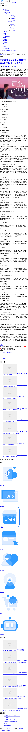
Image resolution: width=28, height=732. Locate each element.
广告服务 (5, 35)
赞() (14, 66)
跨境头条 (7, 13)
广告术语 (12, 28)
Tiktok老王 (2, 358)
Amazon (12, 24)
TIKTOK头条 (11, 15)
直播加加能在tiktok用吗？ (10, 725)
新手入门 (12, 20)
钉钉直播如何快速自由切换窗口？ (12, 716)
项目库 (4, 37)
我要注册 (8, 50)
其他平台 (12, 25)
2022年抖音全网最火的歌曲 (6, 352)
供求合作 (5, 39)
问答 (4, 44)
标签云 (4, 46)
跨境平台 (10, 21)
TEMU (11, 22)
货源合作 (5, 33)
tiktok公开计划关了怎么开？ (10, 723)
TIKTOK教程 (13, 18)
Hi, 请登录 (2, 50)
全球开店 (5, 31)
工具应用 (5, 42)
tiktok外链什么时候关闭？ (10, 719)
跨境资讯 (5, 9)
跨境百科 (10, 27)
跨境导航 (5, 40)
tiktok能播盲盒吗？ (8, 718)
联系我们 (10, 730)
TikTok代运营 (6, 48)
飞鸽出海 (14, 2)
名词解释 (12, 30)
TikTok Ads (7, 36)
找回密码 (13, 50)
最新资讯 (7, 10)
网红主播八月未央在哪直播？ (10, 721)
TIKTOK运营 (13, 17)
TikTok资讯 (7, 12)
